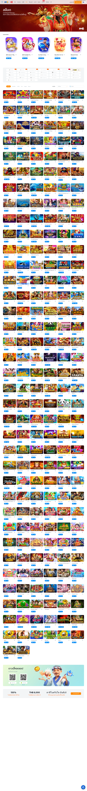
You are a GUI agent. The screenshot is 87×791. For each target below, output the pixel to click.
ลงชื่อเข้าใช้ (72, 2)
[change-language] (84, 2)
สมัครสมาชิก (78, 2)
